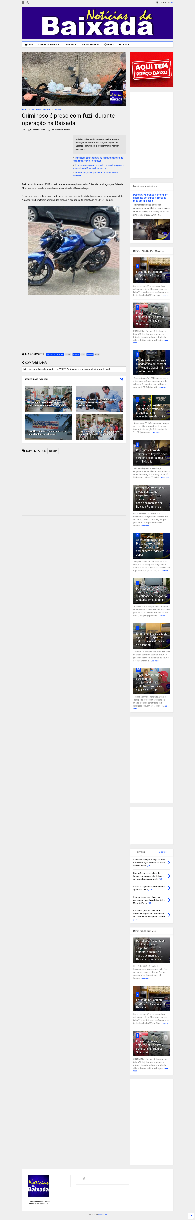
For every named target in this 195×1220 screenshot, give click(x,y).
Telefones (69, 44)
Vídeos (110, 44)
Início (30, 44)
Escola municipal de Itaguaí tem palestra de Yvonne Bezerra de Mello (47, 404)
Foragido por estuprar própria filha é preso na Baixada (150, 275)
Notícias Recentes (90, 44)
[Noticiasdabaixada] (32, 2)
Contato (125, 44)
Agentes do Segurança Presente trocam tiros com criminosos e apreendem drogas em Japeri (150, 547)
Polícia (58, 109)
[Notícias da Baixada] (97, 38)
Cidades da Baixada (47, 44)
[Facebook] (23, 2)
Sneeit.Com (102, 1215)
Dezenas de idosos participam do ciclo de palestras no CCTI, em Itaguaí (99, 432)
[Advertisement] (46, 155)
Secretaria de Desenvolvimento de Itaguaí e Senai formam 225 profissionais (97, 402)
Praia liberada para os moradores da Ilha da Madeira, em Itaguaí (46, 432)
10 (138, 669)
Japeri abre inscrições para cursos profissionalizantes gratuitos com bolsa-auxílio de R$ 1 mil (150, 682)
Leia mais (165, 295)
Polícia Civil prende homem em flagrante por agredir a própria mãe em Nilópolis (150, 197)
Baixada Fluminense (41, 109)
